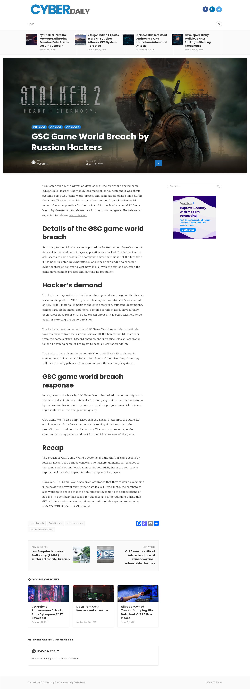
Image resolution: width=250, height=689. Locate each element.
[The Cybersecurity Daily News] (60, 9)
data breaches (75, 523)
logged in (51, 658)
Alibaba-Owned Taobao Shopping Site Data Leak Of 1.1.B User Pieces (137, 612)
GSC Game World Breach (42, 529)
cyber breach (39, 127)
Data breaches (72, 127)
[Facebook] (205, 9)
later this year (78, 215)
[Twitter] (219, 9)
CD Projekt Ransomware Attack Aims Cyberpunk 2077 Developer (47, 612)
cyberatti (42, 163)
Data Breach (55, 127)
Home (31, 24)
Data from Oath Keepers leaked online (92, 608)
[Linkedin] (212, 9)
